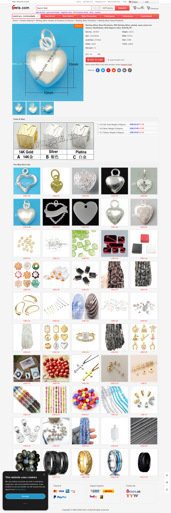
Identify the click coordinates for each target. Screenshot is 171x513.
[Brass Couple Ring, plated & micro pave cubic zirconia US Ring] (85, 351)
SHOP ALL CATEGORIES (24, 16)
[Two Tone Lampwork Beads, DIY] (85, 444)
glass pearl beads (53, 12)
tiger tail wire (40, 12)
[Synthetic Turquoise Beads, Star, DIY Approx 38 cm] (115, 413)
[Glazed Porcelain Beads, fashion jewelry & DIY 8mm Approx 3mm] (56, 382)
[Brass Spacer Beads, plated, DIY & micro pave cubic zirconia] (144, 382)
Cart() (140, 8)
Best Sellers (68, 16)
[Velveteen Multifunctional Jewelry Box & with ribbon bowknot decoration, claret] (115, 257)
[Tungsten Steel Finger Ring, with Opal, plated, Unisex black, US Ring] (144, 476)
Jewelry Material (27, 20)
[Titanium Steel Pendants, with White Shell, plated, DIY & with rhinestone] (56, 351)
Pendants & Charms (65, 20)
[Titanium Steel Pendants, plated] (115, 444)
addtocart (95, 59)
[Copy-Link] (130, 70)
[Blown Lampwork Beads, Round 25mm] (85, 319)
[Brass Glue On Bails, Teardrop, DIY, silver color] (27, 444)
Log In (78, 2)
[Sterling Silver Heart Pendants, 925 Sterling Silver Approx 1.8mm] (115, 194)
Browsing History (114, 2)
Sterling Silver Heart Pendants (110, 20)
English (135, 2)
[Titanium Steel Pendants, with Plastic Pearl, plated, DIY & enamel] (27, 288)
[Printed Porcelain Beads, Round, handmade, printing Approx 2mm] (56, 444)
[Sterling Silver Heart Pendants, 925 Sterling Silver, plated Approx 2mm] (27, 194)
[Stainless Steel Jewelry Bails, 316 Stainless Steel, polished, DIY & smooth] (144, 413)
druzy (92, 12)
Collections (128, 16)
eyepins (98, 12)
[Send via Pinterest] (108, 70)
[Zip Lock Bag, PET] (27, 382)
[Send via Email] (124, 70)
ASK (167, 482)
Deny (25, 503)
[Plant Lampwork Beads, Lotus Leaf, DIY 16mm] (85, 257)
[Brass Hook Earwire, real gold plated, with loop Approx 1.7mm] (27, 319)
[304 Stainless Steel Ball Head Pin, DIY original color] (56, 257)
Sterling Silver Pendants (86, 20)
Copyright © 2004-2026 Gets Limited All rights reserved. (85, 510)
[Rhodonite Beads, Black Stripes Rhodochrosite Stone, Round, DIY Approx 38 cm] (115, 288)
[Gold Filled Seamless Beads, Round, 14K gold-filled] (115, 382)
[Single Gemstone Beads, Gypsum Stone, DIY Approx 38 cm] (27, 351)
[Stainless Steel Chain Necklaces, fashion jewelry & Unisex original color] (144, 444)
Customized (146, 16)
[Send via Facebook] (98, 70)
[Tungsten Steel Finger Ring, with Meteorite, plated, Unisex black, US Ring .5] (56, 476)
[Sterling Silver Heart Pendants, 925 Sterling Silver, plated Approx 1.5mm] (56, 226)
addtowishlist (115, 59)
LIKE (167, 475)
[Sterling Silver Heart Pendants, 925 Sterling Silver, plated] (56, 194)
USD (147, 2)
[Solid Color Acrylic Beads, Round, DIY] (85, 413)
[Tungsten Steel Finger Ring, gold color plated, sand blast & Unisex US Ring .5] (85, 476)
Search (122, 8)
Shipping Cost (100, 2)
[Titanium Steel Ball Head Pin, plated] (56, 319)
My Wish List (87, 2)
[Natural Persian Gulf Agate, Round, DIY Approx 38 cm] (144, 288)
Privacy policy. (20, 489)
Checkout (154, 8)
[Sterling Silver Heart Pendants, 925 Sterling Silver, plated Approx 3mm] (27, 226)
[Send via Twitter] (103, 70)
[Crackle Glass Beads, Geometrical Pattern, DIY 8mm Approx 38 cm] (56, 413)
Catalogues (109, 16)
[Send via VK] (119, 70)
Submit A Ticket (126, 65)
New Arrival (50, 16)
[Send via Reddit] (114, 70)
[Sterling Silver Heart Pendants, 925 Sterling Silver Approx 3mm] (144, 194)
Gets (20, 7)
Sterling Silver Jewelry (45, 20)
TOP (167, 489)
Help (125, 2)
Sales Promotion (88, 16)
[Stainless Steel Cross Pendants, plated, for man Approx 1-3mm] (85, 382)
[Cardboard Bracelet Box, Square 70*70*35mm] (144, 257)
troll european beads (80, 12)
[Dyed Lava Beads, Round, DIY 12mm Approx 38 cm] (27, 413)
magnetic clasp (66, 12)
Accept (25, 496)
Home (15, 20)
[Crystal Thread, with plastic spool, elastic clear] (56, 288)
